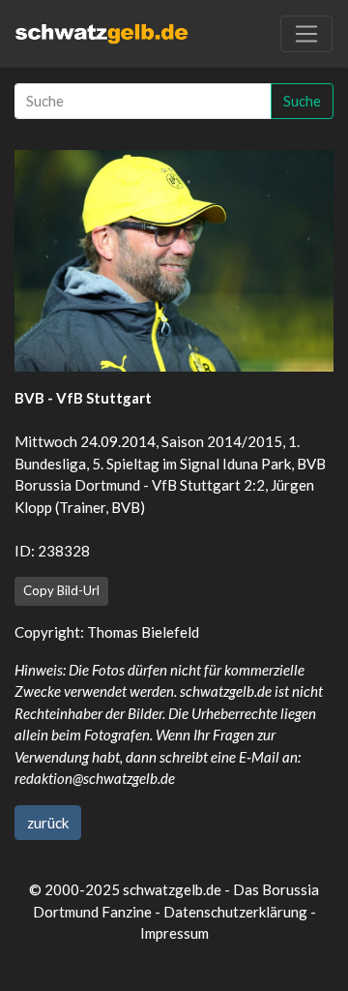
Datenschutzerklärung (235, 911)
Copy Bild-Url (61, 590)
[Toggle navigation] (306, 33)
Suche (302, 100)
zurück (48, 822)
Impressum (174, 933)
